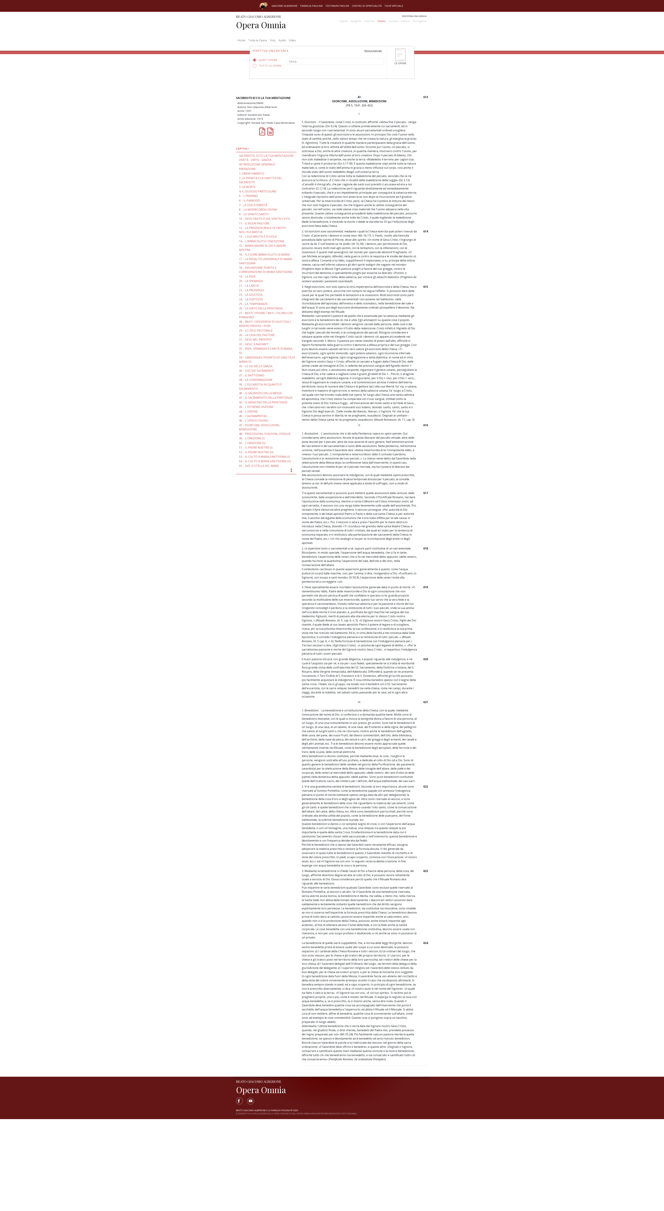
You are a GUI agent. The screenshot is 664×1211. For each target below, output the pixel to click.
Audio (282, 40)
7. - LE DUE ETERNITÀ (253, 205)
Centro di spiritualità (367, 5)
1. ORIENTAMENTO (251, 173)
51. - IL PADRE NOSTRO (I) (256, 447)
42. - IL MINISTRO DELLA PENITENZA (263, 402)
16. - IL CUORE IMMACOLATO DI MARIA (264, 254)
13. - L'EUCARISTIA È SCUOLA (258, 236)
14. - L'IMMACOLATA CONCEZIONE (261, 241)
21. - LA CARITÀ (249, 286)
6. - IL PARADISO (249, 200)
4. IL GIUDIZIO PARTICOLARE (257, 191)
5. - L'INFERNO (248, 196)
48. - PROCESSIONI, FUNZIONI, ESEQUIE (264, 434)
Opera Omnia (261, 24)
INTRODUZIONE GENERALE (257, 164)
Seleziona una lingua (414, 16)
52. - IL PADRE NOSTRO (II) (256, 452)
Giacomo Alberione (284, 5)
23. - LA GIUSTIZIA (250, 295)
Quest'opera (268, 60)
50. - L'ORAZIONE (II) (252, 443)
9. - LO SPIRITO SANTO (254, 214)
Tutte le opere (270, 65)
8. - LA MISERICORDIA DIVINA (258, 209)
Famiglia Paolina (311, 5)
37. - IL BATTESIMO (251, 375)
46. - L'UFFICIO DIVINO (253, 420)
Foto (273, 40)
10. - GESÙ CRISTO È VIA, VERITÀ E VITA (264, 219)
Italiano (381, 21)
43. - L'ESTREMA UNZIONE (256, 407)
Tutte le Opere (257, 40)
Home (242, 40)
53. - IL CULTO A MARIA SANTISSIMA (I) (264, 457)
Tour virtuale (393, 5)
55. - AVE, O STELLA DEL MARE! (259, 466)
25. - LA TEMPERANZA (253, 304)
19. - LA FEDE (247, 276)
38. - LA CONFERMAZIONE (256, 380)
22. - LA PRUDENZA (251, 290)
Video (292, 40)
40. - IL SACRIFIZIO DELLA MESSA (260, 393)
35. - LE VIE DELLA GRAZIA (256, 366)
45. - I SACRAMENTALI (253, 416)
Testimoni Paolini (337, 5)
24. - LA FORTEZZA (251, 299)
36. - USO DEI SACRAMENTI (256, 371)
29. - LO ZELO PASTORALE (256, 330)
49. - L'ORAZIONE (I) (252, 438)
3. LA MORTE (247, 187)
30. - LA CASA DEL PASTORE (257, 335)
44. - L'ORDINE (248, 411)
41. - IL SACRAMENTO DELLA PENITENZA (265, 398)
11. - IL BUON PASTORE (254, 223)
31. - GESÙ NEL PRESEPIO (255, 339)
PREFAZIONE (247, 169)
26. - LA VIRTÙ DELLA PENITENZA (261, 308)
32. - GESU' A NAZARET (254, 344)
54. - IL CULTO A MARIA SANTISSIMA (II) (265, 461)
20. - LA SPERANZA (251, 281)
